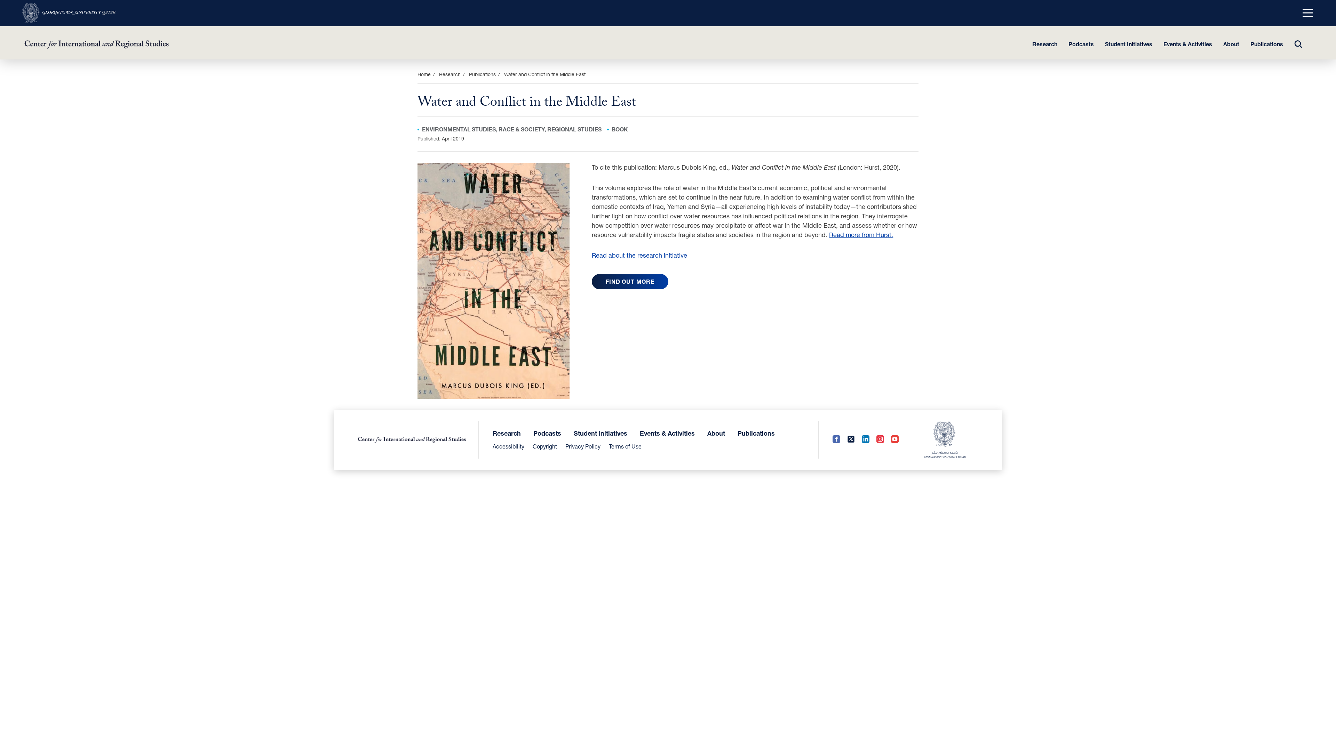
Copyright (545, 446)
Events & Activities (1187, 44)
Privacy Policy (583, 446)
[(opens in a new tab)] (69, 13)
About (1231, 44)
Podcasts (1081, 44)
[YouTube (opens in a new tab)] (895, 440)
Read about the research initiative (639, 255)
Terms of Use (625, 446)
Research (1044, 44)
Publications (1266, 44)
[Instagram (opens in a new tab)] (880, 440)
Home (424, 74)
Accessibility (508, 446)
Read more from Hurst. (861, 235)
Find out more (630, 281)
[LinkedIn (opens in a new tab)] (865, 440)
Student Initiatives (1128, 44)
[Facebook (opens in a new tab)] (836, 440)
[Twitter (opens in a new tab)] (851, 440)
